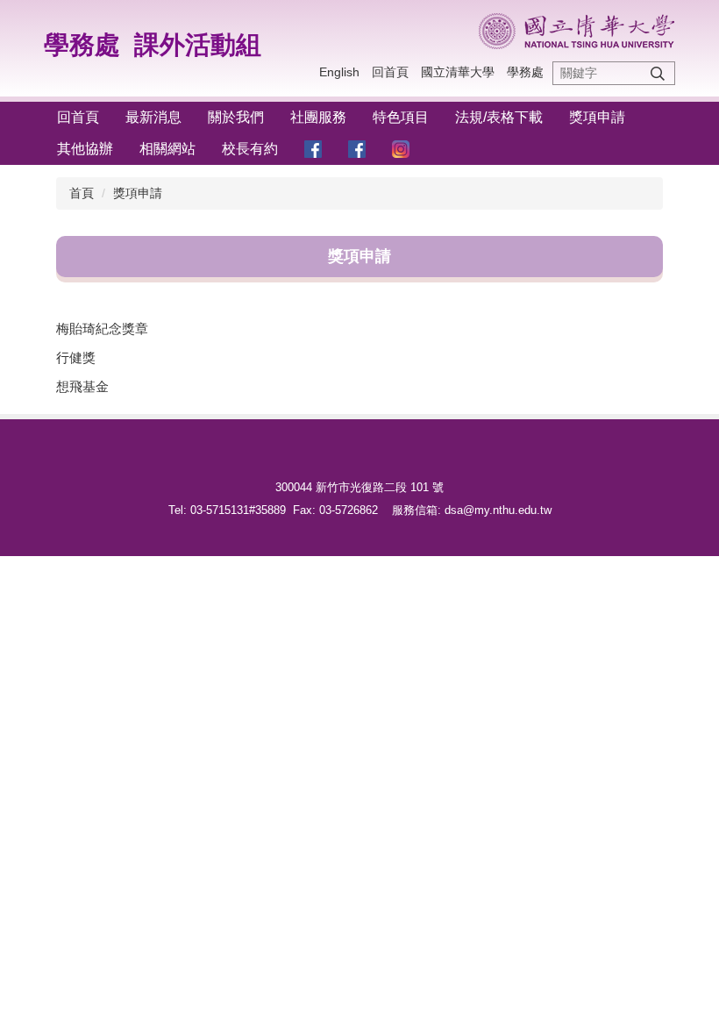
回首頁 (390, 72)
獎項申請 (137, 193)
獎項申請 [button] (597, 117)
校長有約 (250, 148)
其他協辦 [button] (85, 148)
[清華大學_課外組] (576, 31)
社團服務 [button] (318, 117)
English (339, 72)
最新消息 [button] (153, 117)
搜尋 (657, 73)
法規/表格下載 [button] (499, 117)
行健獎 (76, 357)
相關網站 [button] (167, 148)
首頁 (81, 193)
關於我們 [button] (236, 117)
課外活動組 (197, 45)
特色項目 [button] (401, 117)
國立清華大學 (458, 72)
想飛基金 (82, 386)
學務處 (82, 45)
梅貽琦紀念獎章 (102, 328)
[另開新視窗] (313, 149)
